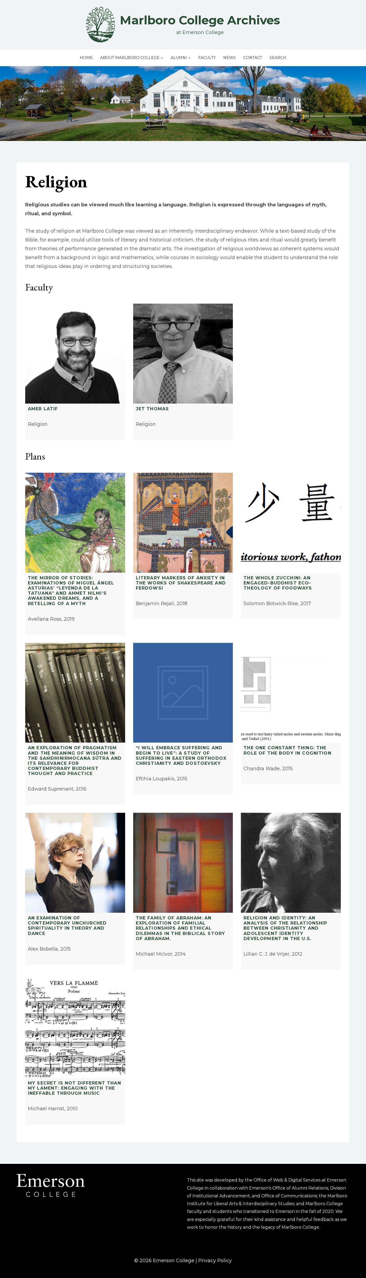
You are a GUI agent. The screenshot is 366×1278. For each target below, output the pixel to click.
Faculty (207, 57)
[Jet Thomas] (183, 354)
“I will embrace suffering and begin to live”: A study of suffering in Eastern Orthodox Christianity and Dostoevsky (181, 755)
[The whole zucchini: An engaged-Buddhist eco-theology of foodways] (291, 523)
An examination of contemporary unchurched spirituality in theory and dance (67, 925)
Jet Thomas (152, 408)
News (229, 57)
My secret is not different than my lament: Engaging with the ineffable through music (74, 1088)
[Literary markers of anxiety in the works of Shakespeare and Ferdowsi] (183, 523)
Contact (252, 57)
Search (278, 57)
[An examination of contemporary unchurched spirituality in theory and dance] (75, 863)
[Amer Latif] (75, 354)
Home (86, 57)
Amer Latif (43, 408)
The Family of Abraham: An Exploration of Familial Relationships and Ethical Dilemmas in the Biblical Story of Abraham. (180, 928)
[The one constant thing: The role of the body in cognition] (291, 693)
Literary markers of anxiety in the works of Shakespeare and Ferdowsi (181, 583)
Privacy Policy (215, 1261)
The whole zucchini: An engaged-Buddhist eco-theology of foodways (278, 583)
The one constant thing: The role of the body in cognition (287, 750)
